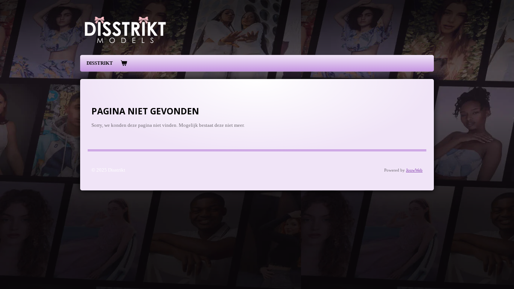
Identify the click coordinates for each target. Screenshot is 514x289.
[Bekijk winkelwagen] (124, 63)
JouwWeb (414, 170)
